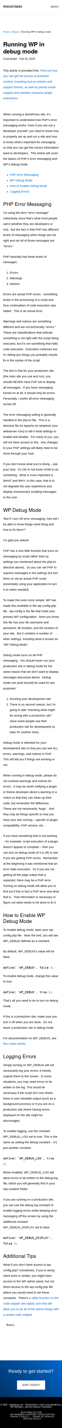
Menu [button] (55, 6)
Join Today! (31, 1385)
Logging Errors (19, 191)
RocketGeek (12, 6)
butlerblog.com (16, 1404)
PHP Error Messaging (24, 174)
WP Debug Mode (21, 180)
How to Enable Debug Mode (28, 186)
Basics (10, 1324)
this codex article (14, 1043)
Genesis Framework (42, 1407)
